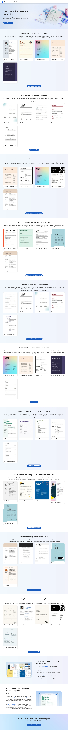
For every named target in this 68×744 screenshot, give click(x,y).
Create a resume (34, 402)
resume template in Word (12, 704)
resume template (44, 666)
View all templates (8, 22)
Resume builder (10, 8)
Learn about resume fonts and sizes (34, 338)
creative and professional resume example (18, 697)
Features (10, 1)
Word (5, 1)
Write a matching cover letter (34, 527)
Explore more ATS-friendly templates (34, 275)
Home (4, 8)
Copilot (43, 675)
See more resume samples (34, 651)
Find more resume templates (34, 86)
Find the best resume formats (34, 465)
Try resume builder (34, 149)
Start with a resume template (34, 724)
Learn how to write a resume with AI (34, 213)
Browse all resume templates (34, 589)
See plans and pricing (18, 1)
